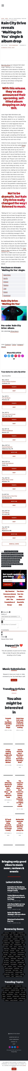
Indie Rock (5, 952)
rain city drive (6, 560)
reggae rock (16, 996)
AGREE (14, 1069)
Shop (14, 1044)
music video (22, 994)
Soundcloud (6, 295)
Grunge (20, 946)
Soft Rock (15, 970)
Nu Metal (6, 960)
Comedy (21, 938)
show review (22, 998)
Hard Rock (6, 948)
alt (12, 986)
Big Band (16, 934)
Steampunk (6, 974)
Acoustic (6, 932)
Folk (6, 946)
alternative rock (18, 553)
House (17, 950)
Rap (5, 966)
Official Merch (14, 331)
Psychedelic (6, 964)
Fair (24, 944)
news (3, 557)
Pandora (5, 285)
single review (5, 562)
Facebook (8, 344)
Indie (22, 950)
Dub (13, 942)
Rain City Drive (5, 65)
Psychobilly (14, 964)
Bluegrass (22, 934)
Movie (23, 956)
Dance (11, 940)
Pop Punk (6, 962)
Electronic (6, 944)
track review (18, 564)
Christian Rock (19, 936)
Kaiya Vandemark (13, 45)
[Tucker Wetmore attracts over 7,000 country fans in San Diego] (4, 897)
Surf (12, 974)
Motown (17, 956)
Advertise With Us (14, 1037)
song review (5, 564)
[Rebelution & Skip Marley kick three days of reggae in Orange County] (4, 888)
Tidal (4, 288)
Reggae (10, 966)
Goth (15, 946)
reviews (23, 996)
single (17, 560)
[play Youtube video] (14, 313)
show (15, 998)
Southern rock (9, 972)
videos (21, 1000)
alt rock (7, 551)
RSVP (14, 390)
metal (21, 555)
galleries (11, 992)
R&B (24, 964)
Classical (15, 938)
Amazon (5, 281)
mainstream (10, 994)
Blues (6, 936)
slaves (12, 562)
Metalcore (11, 956)
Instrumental (21, 952)
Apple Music (7, 275)
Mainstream (21, 954)
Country (5, 940)
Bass (11, 934)
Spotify (5, 278)
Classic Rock (7, 938)
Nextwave (20, 958)
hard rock (5, 555)
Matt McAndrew (13, 555)
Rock (13, 47)
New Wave (13, 958)
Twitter (14, 344)
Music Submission (14, 1039)
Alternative (4, 47)
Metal (9, 47)
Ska (22, 968)
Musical (7, 958)
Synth (17, 974)
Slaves (23, 145)
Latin (14, 954)
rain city (18, 557)
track (11, 564)
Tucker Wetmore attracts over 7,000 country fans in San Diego (16, 897)
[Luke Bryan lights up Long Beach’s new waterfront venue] (4, 905)
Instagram (20, 344)
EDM (22, 942)
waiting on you (6, 566)
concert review (15, 990)
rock (13, 560)
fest (22, 990)
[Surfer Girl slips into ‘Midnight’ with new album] (4, 914)
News (6, 18)
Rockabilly (21, 966)
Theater (7, 976)
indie (3, 994)
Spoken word (18, 972)
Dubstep (17, 942)
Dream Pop (7, 942)
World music (19, 976)
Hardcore (13, 948)
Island (5, 954)
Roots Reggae (9, 968)
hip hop (23, 992)
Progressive (21, 962)
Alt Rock (13, 932)
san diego (9, 998)
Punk (20, 964)
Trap (12, 976)
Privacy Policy (14, 1051)
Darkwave (17, 940)
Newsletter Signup (14, 1033)
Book (11, 936)
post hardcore (10, 557)
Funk (11, 946)
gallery (17, 992)
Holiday (12, 950)
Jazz (10, 954)
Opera (12, 960)
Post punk (13, 962)
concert (7, 990)
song (17, 562)
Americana (5, 934)
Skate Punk (8, 970)
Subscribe (7, 584)
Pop (23, 960)
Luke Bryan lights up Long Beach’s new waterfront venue (16, 905)
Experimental (17, 944)
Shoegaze (16, 968)
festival (5, 992)
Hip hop (6, 950)
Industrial (13, 952)
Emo (11, 944)
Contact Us (14, 1041)
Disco (23, 940)
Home (2, 18)
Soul (21, 970)
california (22, 988)
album (8, 986)
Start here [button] (13, 680)
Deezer (5, 292)
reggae (9, 996)
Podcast (18, 960)
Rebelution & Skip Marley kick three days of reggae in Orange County (16, 888)
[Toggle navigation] (2, 5)
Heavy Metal (21, 948)
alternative (14, 551)
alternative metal (7, 553)
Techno (22, 974)
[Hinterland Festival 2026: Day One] (4, 920)
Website (3, 347)
